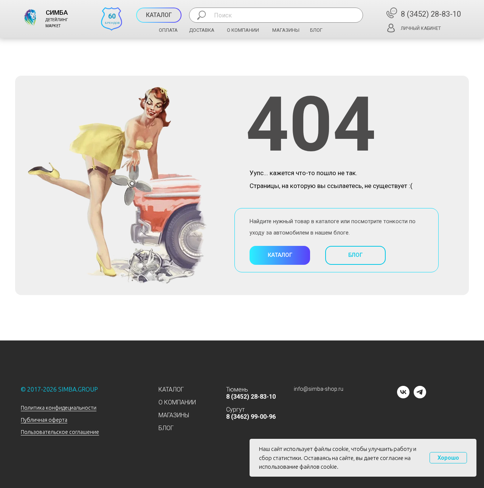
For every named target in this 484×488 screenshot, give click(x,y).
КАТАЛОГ (171, 389)
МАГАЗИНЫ (285, 30)
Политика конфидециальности (58, 408)
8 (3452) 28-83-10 (431, 14)
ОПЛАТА (168, 30)
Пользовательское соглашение (60, 432)
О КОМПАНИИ (243, 30)
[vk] (403, 396)
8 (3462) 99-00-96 (251, 416)
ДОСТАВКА (201, 30)
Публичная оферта (44, 420)
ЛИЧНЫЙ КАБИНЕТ (421, 28)
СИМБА (57, 12)
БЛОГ (316, 30)
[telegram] (420, 396)
